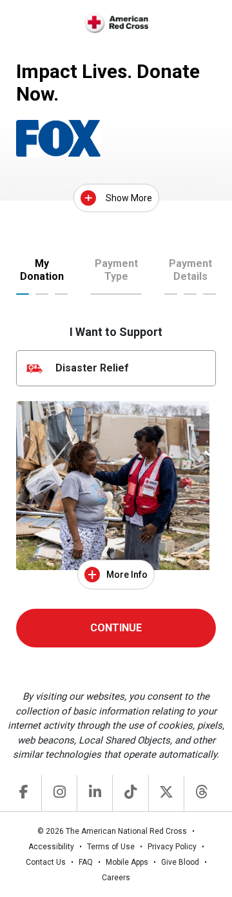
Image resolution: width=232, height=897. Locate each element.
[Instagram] (59, 793)
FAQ (86, 862)
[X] (166, 793)
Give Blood (180, 862)
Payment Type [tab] (116, 269)
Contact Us (46, 862)
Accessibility (51, 846)
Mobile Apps (127, 862)
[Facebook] (23, 793)
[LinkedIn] (94, 793)
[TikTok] (130, 793)
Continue (116, 628)
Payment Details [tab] (190, 269)
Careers (116, 877)
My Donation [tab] (42, 269)
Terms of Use (111, 846)
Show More (129, 198)
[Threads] (201, 793)
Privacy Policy (172, 846)
